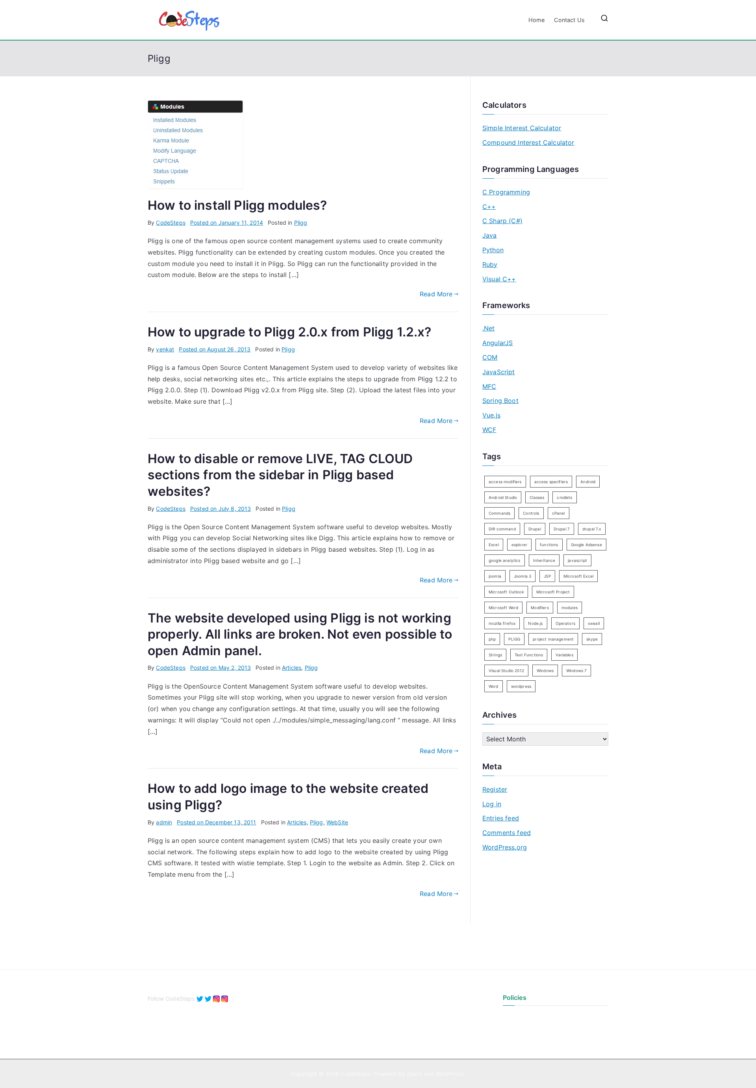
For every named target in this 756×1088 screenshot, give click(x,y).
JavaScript (498, 372)
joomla (495, 576)
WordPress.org (504, 847)
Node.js (535, 623)
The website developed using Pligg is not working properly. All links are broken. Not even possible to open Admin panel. (300, 634)
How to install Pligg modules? (237, 205)
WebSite (337, 822)
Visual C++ (499, 279)
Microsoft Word (503, 607)
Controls (531, 513)
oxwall (594, 623)
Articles (291, 667)
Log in (491, 804)
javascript (577, 560)
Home (536, 20)
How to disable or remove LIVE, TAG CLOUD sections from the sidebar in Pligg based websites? (280, 475)
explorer (519, 544)
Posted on (226, 222)
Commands (499, 513)
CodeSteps (170, 222)
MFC (489, 386)
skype (592, 639)
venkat (165, 349)
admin (164, 822)
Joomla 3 (522, 576)
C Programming (506, 192)
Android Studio (503, 497)
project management (553, 639)
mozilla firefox (502, 623)
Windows (545, 670)
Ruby (490, 264)
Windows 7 (576, 670)
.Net (488, 328)
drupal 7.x (591, 528)
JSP (547, 576)
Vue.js (491, 415)
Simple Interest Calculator (521, 128)
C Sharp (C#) (502, 221)
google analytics (505, 560)
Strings (495, 654)
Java (489, 235)
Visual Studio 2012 (506, 670)
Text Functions (529, 654)
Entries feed (500, 818)
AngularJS (497, 343)
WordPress (449, 1073)
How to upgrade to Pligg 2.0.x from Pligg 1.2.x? (290, 332)
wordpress (521, 686)
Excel (494, 544)
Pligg (301, 222)
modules (569, 607)
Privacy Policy (521, 1017)
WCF (489, 430)
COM (489, 357)
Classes (537, 497)
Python (493, 250)
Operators (565, 623)
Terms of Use (520, 1030)
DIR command (502, 528)
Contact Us (569, 20)
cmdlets (564, 497)
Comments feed (506, 833)
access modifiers (505, 481)
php (492, 639)
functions (549, 544)
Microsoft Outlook (506, 591)
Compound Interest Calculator (528, 142)
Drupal (534, 528)
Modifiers (539, 607)
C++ (489, 207)
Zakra (414, 1073)
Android (587, 481)
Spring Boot (500, 401)
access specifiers (551, 481)
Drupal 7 (562, 528)
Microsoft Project (553, 591)
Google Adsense (586, 544)
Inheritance (544, 560)
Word (493, 686)
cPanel (558, 513)
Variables (564, 654)
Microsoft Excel (578, 576)
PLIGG (514, 639)
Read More (436, 294)
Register (494, 789)
